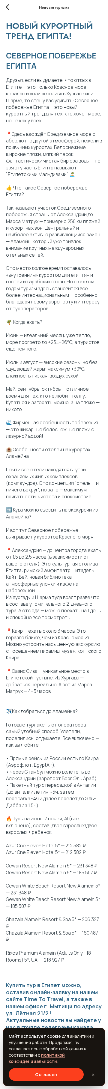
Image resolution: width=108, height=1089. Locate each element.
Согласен (46, 1074)
